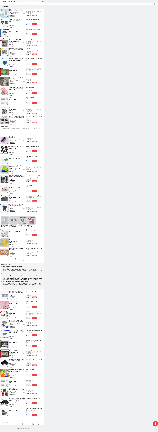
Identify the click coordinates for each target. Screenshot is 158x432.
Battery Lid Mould (4, 424)
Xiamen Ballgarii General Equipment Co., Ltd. (34, 291)
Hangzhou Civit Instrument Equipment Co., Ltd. (34, 239)
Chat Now (29, 15)
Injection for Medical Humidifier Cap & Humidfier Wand (17, 78)
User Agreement (19, 428)
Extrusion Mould (19, 424)
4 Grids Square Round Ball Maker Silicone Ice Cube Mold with (16, 229)
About (15, 428)
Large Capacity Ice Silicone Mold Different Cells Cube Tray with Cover (16, 97)
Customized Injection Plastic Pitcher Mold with (16, 195)
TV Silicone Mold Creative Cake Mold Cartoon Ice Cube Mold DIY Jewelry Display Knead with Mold (17, 389)
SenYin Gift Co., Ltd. (29, 229)
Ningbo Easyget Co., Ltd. (30, 136)
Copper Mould (29, 424)
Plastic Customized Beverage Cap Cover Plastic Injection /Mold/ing (16, 39)
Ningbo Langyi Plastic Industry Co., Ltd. (33, 9)
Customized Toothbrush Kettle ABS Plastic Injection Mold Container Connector (16, 292)
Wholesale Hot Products (23, 427)
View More (22, 418)
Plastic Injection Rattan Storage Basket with (16, 68)
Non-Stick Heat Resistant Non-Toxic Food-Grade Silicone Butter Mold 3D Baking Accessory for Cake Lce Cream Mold (17, 117)
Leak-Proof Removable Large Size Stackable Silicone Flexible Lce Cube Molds (16, 360)
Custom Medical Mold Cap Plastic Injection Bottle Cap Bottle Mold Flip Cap (16, 49)
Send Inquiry (12, 15)
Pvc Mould (24, 424)
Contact (29, 428)
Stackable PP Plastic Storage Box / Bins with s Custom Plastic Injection (17, 20)
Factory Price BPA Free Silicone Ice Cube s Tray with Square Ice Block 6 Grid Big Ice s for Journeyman (17, 399)
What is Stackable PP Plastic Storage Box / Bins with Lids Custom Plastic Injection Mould (13, 226)
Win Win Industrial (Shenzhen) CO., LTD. (33, 195)
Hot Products (9, 427)
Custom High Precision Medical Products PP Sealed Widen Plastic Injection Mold (16, 205)
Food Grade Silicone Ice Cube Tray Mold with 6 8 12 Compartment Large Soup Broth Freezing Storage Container (16, 370)
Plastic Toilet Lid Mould (11, 424)
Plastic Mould (2, 7)
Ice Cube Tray (15, 128)
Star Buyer (29, 427)
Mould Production (18, 7)
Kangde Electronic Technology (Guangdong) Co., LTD (34, 205)
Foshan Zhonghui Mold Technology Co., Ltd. (34, 58)
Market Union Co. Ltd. (30, 97)
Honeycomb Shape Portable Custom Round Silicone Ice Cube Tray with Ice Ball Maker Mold (16, 147)
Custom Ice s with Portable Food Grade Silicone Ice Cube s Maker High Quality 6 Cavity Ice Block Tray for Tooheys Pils (17, 156)
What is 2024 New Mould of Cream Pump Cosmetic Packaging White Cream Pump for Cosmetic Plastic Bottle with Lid (5, 226)
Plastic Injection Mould (12, 7)
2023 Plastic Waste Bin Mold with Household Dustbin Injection (17, 311)
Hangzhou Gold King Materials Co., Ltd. (33, 156)
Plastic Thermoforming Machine (39, 128)
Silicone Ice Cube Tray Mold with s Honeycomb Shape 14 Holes (15, 166)
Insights (36, 427)
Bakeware (8, 128)
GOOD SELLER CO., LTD (30, 185)
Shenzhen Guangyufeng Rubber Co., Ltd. (33, 146)
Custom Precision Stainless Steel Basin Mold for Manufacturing (17, 107)
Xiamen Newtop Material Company (32, 166)
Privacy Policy (25, 428)
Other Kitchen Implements (23, 128)
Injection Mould (7, 7)
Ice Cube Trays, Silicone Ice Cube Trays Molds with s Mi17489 (16, 137)
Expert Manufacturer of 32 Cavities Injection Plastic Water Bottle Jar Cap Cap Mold (17, 176)
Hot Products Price (15, 427)
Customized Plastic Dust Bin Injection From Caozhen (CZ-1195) (16, 350)
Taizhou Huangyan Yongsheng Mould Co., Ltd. (34, 48)
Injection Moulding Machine (37, 424)
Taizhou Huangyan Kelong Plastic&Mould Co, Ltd (34, 39)
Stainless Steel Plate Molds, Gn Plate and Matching (15, 408)
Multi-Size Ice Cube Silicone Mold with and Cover (16, 379)
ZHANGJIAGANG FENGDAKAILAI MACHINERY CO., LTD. (34, 249)
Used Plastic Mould (29, 7)
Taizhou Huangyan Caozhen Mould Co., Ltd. (34, 68)
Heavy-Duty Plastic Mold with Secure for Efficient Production (16, 59)
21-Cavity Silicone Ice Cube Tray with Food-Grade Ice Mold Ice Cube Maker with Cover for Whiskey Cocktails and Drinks (16, 88)
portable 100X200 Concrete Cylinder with (17, 239)
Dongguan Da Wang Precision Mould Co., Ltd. (34, 29)
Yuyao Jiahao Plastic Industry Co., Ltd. (33, 175)
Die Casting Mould (24, 7)
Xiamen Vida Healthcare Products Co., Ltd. (34, 77)
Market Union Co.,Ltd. (30, 87)
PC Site (33, 427)
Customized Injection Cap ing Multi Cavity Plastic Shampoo (16, 340)
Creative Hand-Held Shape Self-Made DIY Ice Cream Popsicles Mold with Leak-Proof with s (17, 301)
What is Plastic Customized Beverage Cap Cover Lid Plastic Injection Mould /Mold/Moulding (31, 226)
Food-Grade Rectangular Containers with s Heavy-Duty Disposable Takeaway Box (16, 321)
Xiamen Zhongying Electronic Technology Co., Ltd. (34, 117)
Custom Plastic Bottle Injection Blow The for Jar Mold (16, 249)
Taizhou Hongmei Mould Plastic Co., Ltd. (33, 19)
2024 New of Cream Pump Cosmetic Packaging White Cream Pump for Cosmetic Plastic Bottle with (16, 10)
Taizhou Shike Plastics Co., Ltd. (31, 301)
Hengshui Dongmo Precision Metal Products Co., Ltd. (34, 107)
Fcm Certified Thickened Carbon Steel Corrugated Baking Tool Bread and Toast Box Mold (17, 185)
